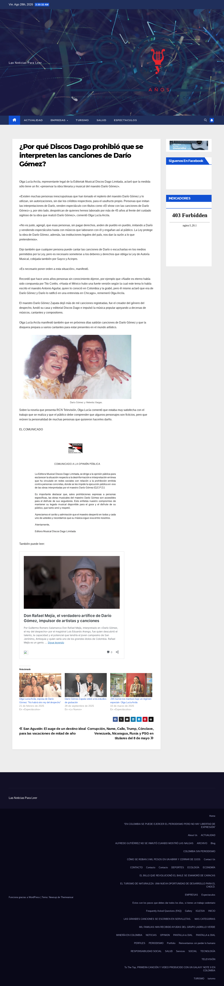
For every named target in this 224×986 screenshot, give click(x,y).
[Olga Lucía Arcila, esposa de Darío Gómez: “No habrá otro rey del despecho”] (40, 685)
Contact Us (209, 859)
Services (180, 951)
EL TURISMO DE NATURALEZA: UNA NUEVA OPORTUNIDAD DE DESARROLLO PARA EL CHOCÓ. (167, 885)
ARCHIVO (202, 843)
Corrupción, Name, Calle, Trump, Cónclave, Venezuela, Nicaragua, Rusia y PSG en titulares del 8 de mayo (120, 733)
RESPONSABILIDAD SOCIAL (146, 951)
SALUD (101, 120)
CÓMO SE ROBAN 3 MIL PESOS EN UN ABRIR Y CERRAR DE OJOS (163, 859)
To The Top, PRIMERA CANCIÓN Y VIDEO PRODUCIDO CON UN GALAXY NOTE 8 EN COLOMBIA (169, 969)
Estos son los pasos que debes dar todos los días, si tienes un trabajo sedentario (173, 903)
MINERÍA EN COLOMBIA (129, 935)
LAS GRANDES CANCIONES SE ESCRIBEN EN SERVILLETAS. (157, 919)
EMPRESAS (58, 120)
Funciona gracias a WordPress (25, 897)
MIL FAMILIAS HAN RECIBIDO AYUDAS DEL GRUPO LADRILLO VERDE (177, 927)
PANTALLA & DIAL (182, 935)
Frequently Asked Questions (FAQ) (163, 911)
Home (212, 816)
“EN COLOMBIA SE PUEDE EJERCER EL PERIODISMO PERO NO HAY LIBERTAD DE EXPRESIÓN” (169, 825)
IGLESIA (200, 911)
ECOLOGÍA (193, 867)
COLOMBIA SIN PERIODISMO (199, 851)
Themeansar (67, 897)
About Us (192, 835)
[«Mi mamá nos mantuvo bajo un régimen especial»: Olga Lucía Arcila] (131, 685)
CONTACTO (136, 867)
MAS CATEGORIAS (205, 919)
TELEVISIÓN (208, 959)
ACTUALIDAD (33, 120)
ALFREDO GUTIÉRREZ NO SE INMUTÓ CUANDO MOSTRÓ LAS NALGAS (154, 843)
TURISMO (82, 120)
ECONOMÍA (209, 867)
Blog (213, 843)
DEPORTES (177, 867)
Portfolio (171, 943)
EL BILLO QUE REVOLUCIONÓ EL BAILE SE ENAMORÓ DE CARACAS (177, 875)
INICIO (211, 911)
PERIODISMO (156, 943)
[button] (205, 120)
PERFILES (139, 943)
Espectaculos (125, 120)
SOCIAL (192, 951)
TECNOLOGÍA (207, 951)
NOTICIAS (151, 935)
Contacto (150, 867)
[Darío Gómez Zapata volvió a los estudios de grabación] (86, 685)
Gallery (188, 911)
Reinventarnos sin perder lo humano (197, 943)
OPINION (165, 935)
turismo (211, 978)
